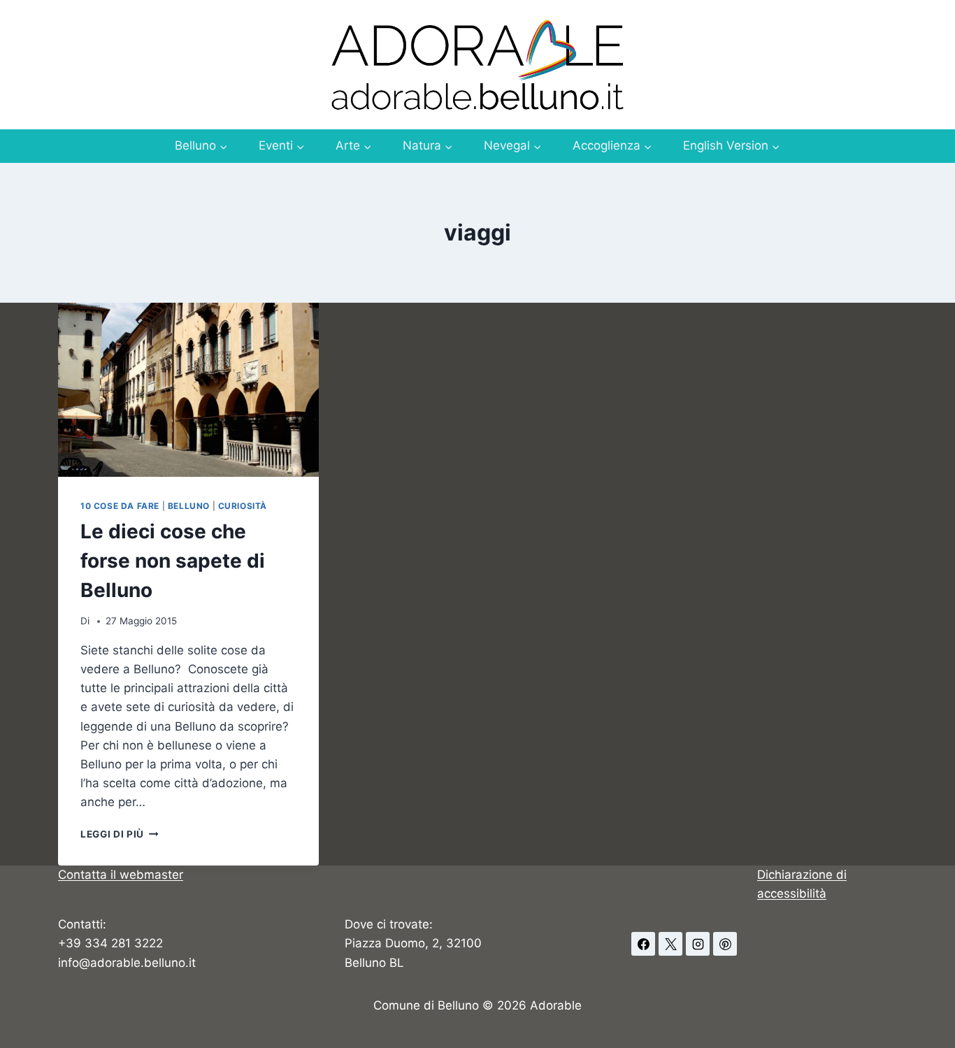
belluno (189, 506)
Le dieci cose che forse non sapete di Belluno (172, 560)
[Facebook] (643, 944)
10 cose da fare (119, 506)
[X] (670, 944)
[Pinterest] (725, 944)
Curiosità (242, 506)
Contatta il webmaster (120, 875)
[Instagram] (698, 944)
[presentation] (188, 390)
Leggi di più (119, 834)
